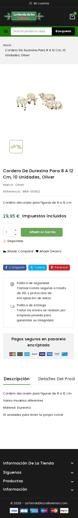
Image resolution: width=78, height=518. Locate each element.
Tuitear (39, 267)
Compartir (17, 267)
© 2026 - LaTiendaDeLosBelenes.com (39, 503)
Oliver (19, 185)
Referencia (11, 191)
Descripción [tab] (17, 379)
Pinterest (61, 267)
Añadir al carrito (42, 232)
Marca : (9, 185)
